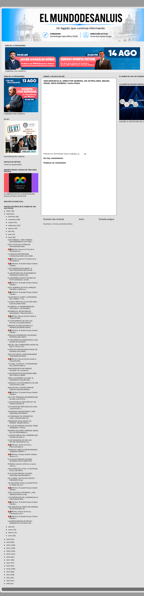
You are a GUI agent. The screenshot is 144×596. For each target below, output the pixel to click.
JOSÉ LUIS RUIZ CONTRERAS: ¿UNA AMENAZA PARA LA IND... (21, 493)
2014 (8, 569)
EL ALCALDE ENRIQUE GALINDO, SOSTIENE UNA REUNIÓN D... (20, 474)
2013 (8, 572)
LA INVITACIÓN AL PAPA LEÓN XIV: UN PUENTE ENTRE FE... (22, 403)
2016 (8, 563)
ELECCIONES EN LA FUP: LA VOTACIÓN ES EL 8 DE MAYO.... (22, 469)
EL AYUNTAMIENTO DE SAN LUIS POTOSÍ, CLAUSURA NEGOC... (20, 322)
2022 (8, 545)
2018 (8, 557)
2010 (8, 581)
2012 (8, 575)
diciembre (12, 216)
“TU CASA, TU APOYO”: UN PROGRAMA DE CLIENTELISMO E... (22, 365)
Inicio (81, 219)
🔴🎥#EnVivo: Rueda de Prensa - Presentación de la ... (20, 512)
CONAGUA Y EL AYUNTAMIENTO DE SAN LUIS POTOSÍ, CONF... (23, 384)
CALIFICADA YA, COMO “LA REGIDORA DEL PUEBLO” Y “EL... (22, 298)
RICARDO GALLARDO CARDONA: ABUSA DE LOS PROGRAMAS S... (23, 431)
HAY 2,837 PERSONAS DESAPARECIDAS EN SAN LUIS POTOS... (23, 398)
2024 (8, 539)
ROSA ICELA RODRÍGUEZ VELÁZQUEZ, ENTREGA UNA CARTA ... (22, 336)
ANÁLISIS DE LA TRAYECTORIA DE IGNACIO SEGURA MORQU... (21, 388)
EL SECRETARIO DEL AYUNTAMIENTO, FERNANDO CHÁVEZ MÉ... (22, 274)
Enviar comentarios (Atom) (62, 224)
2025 (8, 214)
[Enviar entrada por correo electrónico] (84, 154)
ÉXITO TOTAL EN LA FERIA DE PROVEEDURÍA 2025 (19, 245)
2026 (8, 211)
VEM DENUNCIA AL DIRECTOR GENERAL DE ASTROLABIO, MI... (23, 508)
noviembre (12, 219)
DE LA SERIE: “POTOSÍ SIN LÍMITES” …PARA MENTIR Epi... (22, 479)
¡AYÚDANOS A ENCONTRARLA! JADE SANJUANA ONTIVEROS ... (21, 412)
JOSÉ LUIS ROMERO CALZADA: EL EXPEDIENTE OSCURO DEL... (21, 379)
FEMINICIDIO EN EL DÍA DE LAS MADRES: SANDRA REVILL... (19, 422)
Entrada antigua (106, 219)
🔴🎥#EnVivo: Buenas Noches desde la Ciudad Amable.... (22, 317)
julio (9, 231)
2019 (8, 554)
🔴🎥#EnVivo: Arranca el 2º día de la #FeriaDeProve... (21, 250)
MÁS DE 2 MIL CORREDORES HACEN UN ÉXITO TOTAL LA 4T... (23, 345)
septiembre (12, 225)
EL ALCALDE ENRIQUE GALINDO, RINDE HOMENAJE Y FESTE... (23, 426)
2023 (8, 542)
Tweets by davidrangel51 (13, 164)
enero (10, 536)
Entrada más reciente (53, 219)
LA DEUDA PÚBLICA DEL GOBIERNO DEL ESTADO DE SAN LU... (23, 436)
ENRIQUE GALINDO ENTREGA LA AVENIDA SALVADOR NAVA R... (20, 326)
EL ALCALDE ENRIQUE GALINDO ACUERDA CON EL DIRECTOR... (20, 460)
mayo (10, 237)
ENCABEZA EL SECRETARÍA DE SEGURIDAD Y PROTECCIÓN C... (21, 312)
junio (10, 234)
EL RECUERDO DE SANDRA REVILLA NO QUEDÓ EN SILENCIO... (23, 341)
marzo (10, 530)
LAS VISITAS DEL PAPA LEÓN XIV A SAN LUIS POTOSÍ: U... (22, 407)
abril (10, 527)
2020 (8, 551)
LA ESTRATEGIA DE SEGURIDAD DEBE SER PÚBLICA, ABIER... (22, 374)
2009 (8, 583)
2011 (8, 578)
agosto (11, 228)
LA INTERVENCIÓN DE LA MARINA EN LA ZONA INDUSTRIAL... (23, 498)
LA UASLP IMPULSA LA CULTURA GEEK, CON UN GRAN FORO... (22, 302)
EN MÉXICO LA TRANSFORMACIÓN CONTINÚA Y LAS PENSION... (21, 307)
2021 (8, 548)
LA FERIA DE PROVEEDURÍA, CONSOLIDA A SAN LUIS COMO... (21, 255)
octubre (11, 222)
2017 (8, 560)
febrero (11, 532)
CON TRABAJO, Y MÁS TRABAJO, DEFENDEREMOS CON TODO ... (20, 241)
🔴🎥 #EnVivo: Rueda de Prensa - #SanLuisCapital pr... (20, 446)
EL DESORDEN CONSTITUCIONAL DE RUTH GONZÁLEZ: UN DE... (22, 279)
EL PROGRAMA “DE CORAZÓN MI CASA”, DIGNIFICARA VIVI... (20, 417)
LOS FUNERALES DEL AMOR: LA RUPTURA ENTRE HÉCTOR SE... (21, 269)
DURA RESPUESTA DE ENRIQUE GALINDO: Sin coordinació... (20, 369)
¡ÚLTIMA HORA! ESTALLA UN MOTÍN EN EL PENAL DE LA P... (22, 484)
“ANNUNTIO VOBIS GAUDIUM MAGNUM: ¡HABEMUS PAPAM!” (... (23, 450)
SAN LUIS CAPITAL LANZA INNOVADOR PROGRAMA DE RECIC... (22, 355)
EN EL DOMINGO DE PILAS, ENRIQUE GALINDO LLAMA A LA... (22, 288)
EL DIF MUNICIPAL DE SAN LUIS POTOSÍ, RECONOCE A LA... (20, 441)
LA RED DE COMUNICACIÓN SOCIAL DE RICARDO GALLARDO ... (22, 350)
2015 (8, 566)
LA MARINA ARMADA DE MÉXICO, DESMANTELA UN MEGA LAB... (20, 522)
